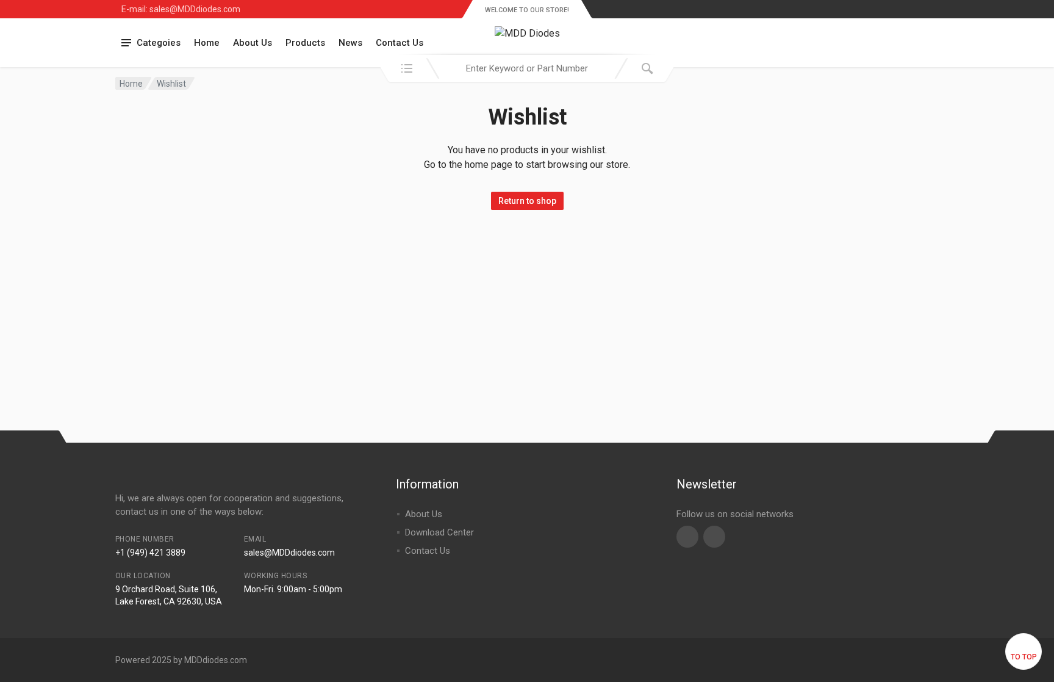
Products (305, 42)
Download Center (439, 532)
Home (207, 42)
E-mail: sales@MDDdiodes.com (180, 9)
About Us (252, 42)
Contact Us (399, 42)
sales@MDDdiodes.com (289, 552)
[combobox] (527, 68)
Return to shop (527, 201)
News (350, 42)
